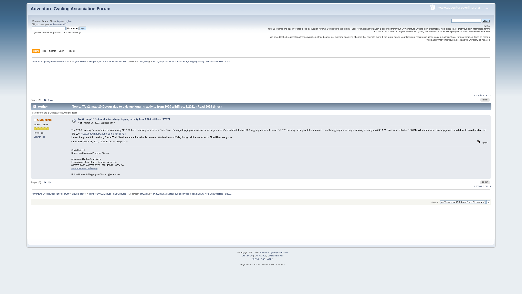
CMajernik (44, 119)
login (59, 21)
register (68, 21)
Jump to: (435, 202)
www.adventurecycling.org (84, 168)
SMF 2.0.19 (247, 256)
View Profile (39, 137)
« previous (479, 95)
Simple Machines (275, 256)
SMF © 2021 (260, 256)
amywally (144, 61)
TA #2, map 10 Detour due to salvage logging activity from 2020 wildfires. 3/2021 (124, 119)
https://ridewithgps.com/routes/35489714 (103, 133)
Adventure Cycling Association (274, 252)
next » (488, 95)
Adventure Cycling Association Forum (71, 8)
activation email (57, 24)
